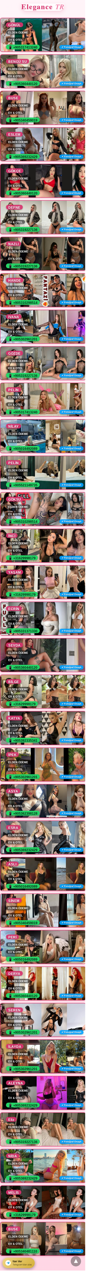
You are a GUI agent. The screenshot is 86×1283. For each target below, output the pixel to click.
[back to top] (76, 1261)
